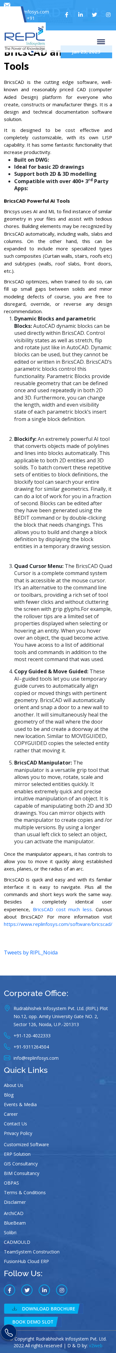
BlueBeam (15, 1223)
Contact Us (15, 1124)
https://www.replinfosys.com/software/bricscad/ (58, 924)
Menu (102, 41)
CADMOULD (17, 1242)
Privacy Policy (18, 1133)
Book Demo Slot (32, 1322)
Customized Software (26, 1144)
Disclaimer (15, 1202)
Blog (9, 1095)
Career (11, 1114)
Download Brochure (48, 1309)
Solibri (10, 1232)
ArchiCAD (14, 1213)
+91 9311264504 (22, 21)
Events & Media (20, 1104)
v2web (95, 1345)
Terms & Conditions (25, 1192)
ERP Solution (17, 1154)
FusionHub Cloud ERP (26, 1261)
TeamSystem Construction (32, 1252)
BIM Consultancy (21, 1173)
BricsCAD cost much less (62, 909)
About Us (13, 1085)
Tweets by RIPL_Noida (31, 952)
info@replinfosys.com (26, 12)
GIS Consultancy (21, 1164)
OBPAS (11, 1183)
